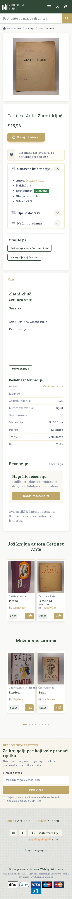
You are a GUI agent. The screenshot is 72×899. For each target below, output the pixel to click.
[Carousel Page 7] (45, 724)
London (14, 692)
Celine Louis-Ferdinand (23, 687)
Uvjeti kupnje (34, 850)
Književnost (46, 28)
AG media (56, 869)
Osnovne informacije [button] (33, 169)
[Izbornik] (49, 7)
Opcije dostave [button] (29, 213)
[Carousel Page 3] (32, 724)
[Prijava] (57, 7)
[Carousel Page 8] (48, 724)
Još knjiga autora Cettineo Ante (30, 248)
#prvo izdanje (20, 368)
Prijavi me (36, 790)
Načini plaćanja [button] (29, 223)
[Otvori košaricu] (66, 7)
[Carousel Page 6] (42, 724)
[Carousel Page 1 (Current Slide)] (25, 724)
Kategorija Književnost (24, 257)
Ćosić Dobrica (46, 687)
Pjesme (13, 601)
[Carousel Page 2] (29, 724)
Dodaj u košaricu (28, 137)
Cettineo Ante (34, 180)
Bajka (42, 692)
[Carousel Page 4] (35, 724)
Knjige (30, 28)
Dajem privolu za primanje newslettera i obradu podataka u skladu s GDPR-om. (33, 799)
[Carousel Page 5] (39, 724)
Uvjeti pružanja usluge (42, 876)
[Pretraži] (67, 18)
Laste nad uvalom (45, 602)
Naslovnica (14, 28)
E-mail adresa (12, 773)
